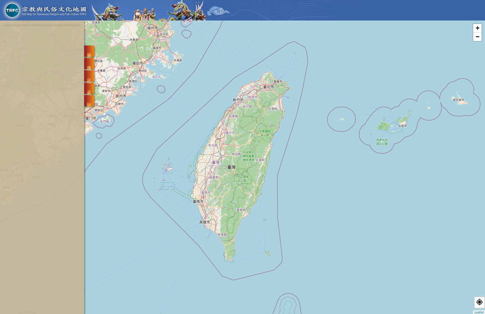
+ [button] (477, 27)
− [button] (477, 36)
